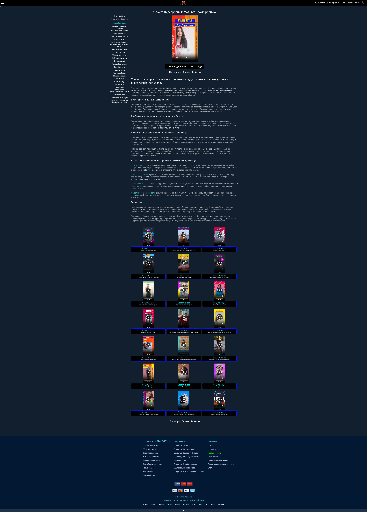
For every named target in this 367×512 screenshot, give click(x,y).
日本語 (212, 504)
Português (186, 504)
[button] (148, 237)
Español (161, 504)
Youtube (189, 483)
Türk (206, 504)
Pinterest (183, 483)
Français (153, 504)
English (145, 504)
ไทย (200, 504)
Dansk (194, 504)
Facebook (177, 483)
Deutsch (177, 504)
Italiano (169, 504)
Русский (221, 504)
